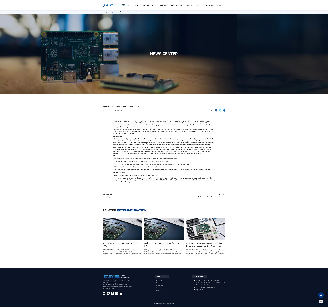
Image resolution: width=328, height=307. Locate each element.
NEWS (198, 5)
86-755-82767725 (202, 285)
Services (158, 288)
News (158, 290)
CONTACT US (208, 5)
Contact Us (159, 285)
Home (104, 12)
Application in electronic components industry (212, 197)
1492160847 (201, 290)
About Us (159, 280)
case (108, 12)
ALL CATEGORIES (148, 5)
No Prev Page (106, 197)
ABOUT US (189, 5)
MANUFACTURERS (176, 5)
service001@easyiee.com (206, 287)
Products (159, 283)
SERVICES (163, 5)
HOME (136, 5)
